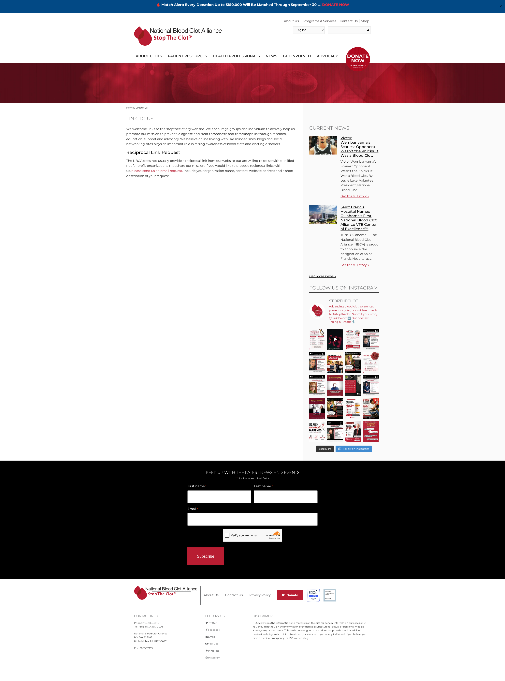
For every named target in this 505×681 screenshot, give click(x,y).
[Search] (368, 30)
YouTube (213, 643)
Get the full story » (354, 196)
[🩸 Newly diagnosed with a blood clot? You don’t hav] (353, 339)
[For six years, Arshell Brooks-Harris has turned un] (371, 408)
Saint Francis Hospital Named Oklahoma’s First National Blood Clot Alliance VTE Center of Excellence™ (358, 218)
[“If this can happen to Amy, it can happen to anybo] (335, 339)
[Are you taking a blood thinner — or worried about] (335, 385)
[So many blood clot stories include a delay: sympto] (371, 385)
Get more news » (322, 276)
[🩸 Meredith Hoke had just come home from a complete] (317, 362)
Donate (292, 595)
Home (130, 107)
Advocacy (327, 56)
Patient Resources (187, 56)
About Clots (149, 56)
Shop (365, 21)
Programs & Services (319, 21)
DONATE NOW (335, 5)
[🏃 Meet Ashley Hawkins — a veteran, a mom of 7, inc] (353, 362)
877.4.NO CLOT (154, 626)
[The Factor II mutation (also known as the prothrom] (371, 362)
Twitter (212, 622)
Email (192, 509)
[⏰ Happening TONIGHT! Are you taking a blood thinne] (353, 431)
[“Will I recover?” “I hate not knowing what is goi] (317, 431)
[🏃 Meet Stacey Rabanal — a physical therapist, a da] (335, 408)
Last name (263, 486)
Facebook (214, 629)
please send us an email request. (157, 171)
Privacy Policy (260, 595)
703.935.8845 (151, 622)
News (271, 56)
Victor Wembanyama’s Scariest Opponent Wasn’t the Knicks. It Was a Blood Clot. (359, 147)
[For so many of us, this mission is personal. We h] (335, 362)
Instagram (214, 657)
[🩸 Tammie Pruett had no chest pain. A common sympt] (317, 385)
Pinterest (213, 650)
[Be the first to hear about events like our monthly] (353, 385)
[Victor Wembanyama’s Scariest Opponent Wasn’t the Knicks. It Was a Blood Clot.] (323, 153)
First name (196, 486)
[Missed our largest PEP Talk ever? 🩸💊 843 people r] (353, 408)
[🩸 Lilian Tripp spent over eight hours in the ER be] (371, 339)
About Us (291, 21)
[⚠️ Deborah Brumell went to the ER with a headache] (335, 431)
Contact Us (349, 21)
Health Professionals (236, 56)
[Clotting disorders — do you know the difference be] (317, 339)
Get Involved (297, 56)
